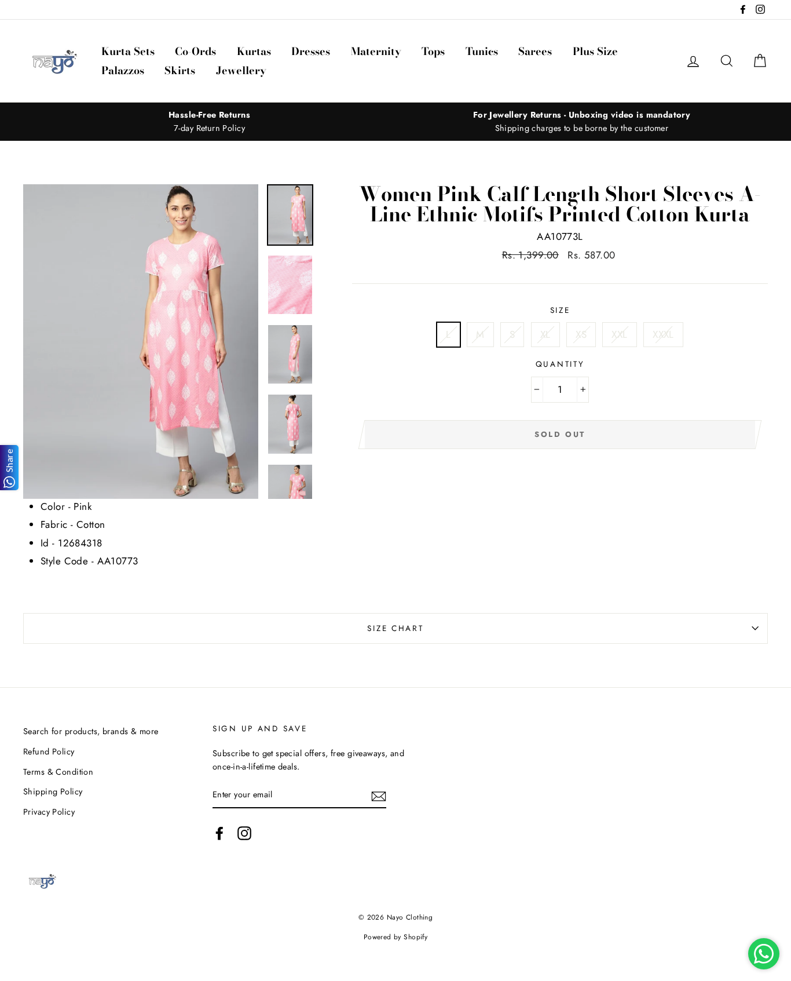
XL (545, 334)
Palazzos (122, 70)
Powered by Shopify (396, 937)
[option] (209, 121)
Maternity (376, 51)
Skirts (179, 70)
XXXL (663, 334)
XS (581, 334)
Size (560, 310)
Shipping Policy (52, 791)
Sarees (535, 51)
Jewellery (241, 70)
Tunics (482, 51)
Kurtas (254, 51)
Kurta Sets (128, 51)
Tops (433, 51)
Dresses (310, 51)
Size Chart (395, 628)
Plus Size (595, 51)
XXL (619, 334)
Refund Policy (49, 751)
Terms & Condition (58, 772)
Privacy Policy (49, 812)
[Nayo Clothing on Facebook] (219, 833)
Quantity (560, 364)
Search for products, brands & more (90, 731)
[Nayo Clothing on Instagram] (244, 833)
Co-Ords (195, 51)
